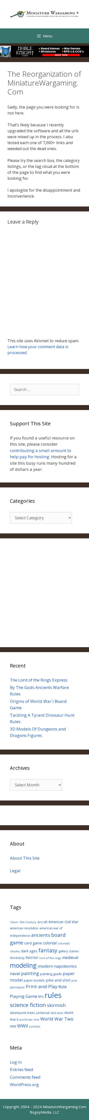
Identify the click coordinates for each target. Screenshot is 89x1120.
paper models (34, 980)
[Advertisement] (44, 592)
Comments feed (25, 1077)
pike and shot (58, 980)
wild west (56, 1013)
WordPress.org (24, 1084)
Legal (15, 870)
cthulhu (15, 951)
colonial (50, 943)
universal (42, 1013)
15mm (14, 922)
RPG (41, 997)
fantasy (47, 950)
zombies (34, 1026)
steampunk (18, 1013)
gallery (63, 951)
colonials (64, 943)
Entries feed (21, 1069)
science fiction (28, 1005)
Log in (16, 1062)
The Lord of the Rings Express (38, 680)
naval (15, 973)
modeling (23, 965)
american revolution (24, 928)
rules (53, 995)
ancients (40, 935)
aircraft (42, 922)
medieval (70, 957)
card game (33, 942)
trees (31, 1013)
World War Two (56, 1019)
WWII (22, 1026)
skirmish (56, 1005)
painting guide (51, 974)
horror (32, 957)
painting (30, 973)
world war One (29, 1019)
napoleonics (65, 966)
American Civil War (63, 921)
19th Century (27, 922)
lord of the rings (50, 958)
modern (45, 966)
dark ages (29, 950)
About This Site (25, 858)
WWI (13, 1026)
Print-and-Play (41, 986)
